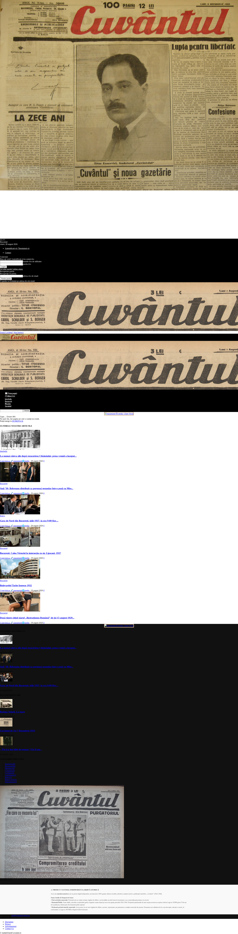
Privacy (8, 924)
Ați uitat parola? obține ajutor (11, 269)
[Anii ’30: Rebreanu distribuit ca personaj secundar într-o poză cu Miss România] (20, 481)
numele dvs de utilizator (32, 261)
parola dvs (27, 264)
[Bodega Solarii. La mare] (6, 707)
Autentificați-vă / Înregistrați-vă (17, 248)
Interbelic (8, 399)
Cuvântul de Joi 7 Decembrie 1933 (17, 730)
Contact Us (9, 929)
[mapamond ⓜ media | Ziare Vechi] (119, 414)
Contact (8, 253)
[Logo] (18, 340)
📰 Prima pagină (11, 393)
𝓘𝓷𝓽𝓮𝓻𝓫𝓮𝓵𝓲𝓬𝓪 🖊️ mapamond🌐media (14, 461)
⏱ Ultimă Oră (10, 396)
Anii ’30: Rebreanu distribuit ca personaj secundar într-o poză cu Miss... (36, 488)
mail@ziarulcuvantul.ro (20, 915)
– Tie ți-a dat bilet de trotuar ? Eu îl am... (21, 749)
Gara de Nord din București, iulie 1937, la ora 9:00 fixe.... (29, 520)
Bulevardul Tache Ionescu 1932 (16, 585)
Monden (8, 404)
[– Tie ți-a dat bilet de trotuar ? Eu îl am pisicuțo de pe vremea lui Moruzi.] (6, 745)
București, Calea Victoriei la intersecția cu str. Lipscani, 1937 (30, 553)
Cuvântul (8, 406)
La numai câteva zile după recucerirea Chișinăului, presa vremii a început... (38, 456)
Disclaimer (9, 922)
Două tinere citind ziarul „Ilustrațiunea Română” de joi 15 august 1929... (37, 617)
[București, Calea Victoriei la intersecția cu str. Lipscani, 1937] (20, 546)
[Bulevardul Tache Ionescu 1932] (20, 578)
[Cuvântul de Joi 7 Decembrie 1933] (6, 726)
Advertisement (10, 926)
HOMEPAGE (17, 421)
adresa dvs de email (30, 276)
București (8, 401)
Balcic (2, 516)
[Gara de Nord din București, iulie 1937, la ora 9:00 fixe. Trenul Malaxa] (20, 514)
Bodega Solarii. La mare (12, 712)
